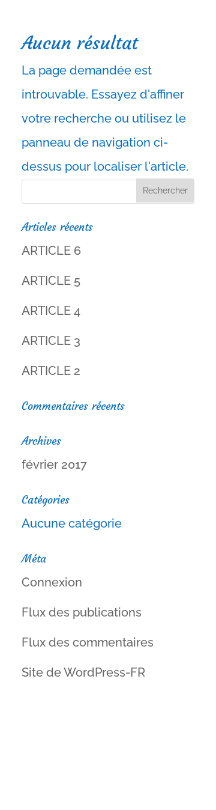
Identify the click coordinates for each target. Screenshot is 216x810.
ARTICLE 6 (51, 250)
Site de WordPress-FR (83, 672)
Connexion (52, 582)
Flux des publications (82, 612)
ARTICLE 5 (51, 280)
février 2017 (54, 464)
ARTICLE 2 (51, 371)
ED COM (108, 788)
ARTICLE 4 (51, 310)
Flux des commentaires (88, 642)
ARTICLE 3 (51, 340)
